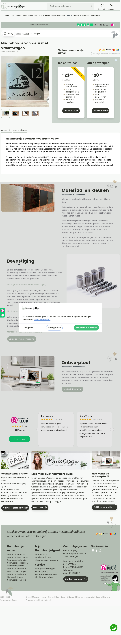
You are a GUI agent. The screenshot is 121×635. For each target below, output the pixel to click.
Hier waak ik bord (15, 577)
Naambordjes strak (16, 554)
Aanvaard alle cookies (86, 327)
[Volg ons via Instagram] (93, 551)
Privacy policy (41, 571)
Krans (43, 597)
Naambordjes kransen (17, 563)
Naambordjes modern (17, 557)
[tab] (6, 130)
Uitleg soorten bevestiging (21, 339)
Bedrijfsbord (45, 600)
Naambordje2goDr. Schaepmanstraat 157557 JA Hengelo (74, 553)
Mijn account (41, 554)
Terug (10, 33)
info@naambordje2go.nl (74, 561)
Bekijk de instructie (72, 389)
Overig (98, 597)
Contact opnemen (74, 579)
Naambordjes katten (16, 568)
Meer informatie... (42, 319)
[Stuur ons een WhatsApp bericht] (113, 627)
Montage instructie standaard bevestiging (26, 284)
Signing (106, 597)
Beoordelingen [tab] (20, 130)
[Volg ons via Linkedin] (100, 551)
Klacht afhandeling (44, 577)
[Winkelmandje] (118, 4)
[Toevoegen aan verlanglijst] (116, 60)
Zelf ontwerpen (71, 110)
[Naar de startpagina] (13, 6)
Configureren (54, 327)
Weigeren (28, 327)
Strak (28, 597)
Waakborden (31, 600)
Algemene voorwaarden (46, 560)
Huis (57, 597)
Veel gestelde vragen (45, 569)
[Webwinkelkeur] (110, 577)
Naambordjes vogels (16, 580)
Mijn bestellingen (43, 557)
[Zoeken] (91, 6)
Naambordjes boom (16, 574)
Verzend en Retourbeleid (46, 574)
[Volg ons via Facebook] (96, 551)
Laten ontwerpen (101, 110)
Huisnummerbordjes (16, 571)
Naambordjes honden (17, 560)
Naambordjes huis (15, 566)
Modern (35, 597)
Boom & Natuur (67, 597)
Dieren (50, 597)
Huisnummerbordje (85, 597)
